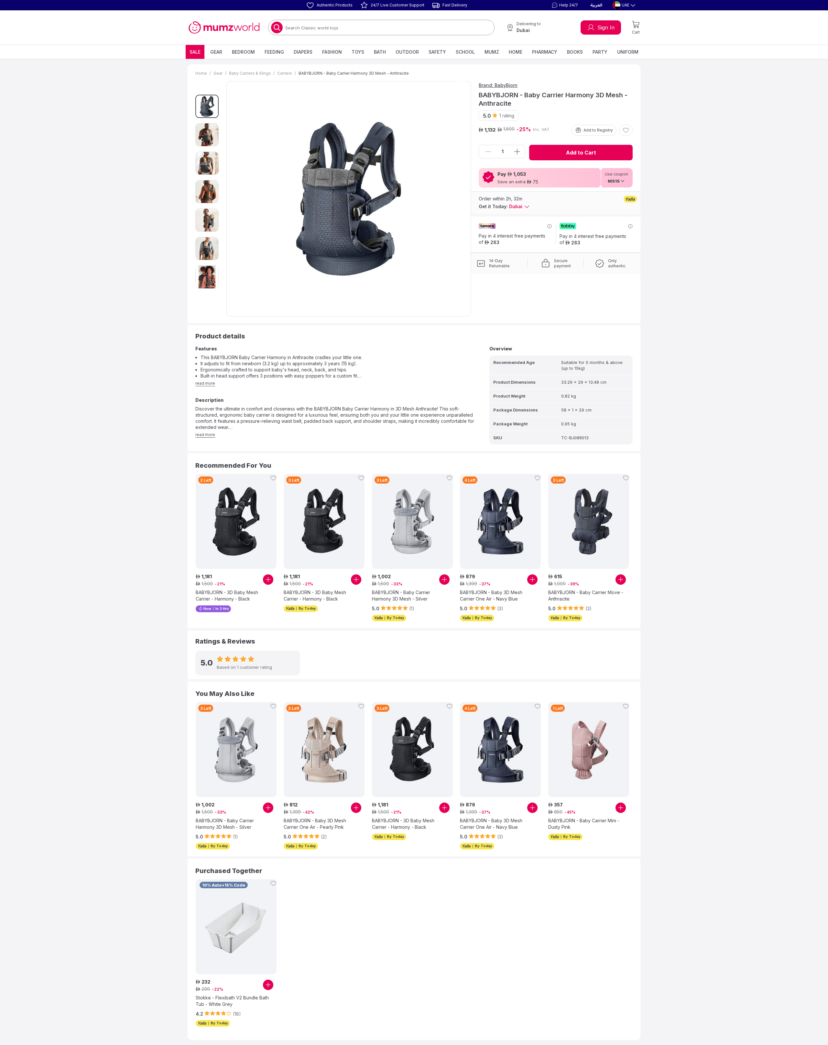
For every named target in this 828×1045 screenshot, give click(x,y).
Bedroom (243, 52)
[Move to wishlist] (626, 130)
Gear (216, 52)
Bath (380, 52)
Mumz (492, 52)
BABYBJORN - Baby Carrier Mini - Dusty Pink (583, 824)
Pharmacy (544, 52)
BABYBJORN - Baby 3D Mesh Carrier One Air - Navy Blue (491, 596)
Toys (358, 52)
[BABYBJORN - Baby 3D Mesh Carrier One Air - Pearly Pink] (324, 749)
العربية (596, 5)
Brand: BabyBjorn (498, 85)
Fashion (332, 52)
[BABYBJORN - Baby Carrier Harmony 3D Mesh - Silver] (412, 521)
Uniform (627, 52)
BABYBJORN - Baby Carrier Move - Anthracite (585, 596)
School (465, 52)
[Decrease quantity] (488, 151)
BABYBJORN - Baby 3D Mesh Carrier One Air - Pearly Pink (315, 824)
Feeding (274, 52)
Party (600, 52)
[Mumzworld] (224, 27)
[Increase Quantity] (517, 151)
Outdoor (407, 52)
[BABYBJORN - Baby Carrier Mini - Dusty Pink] (588, 749)
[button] (564, 5)
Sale (195, 52)
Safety (437, 52)
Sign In (606, 27)
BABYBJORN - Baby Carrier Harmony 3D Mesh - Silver (401, 596)
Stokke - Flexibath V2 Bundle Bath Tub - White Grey (232, 1001)
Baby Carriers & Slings (250, 73)
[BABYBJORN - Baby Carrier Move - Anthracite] (588, 521)
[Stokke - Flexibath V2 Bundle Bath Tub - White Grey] (236, 926)
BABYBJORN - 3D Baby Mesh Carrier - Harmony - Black (227, 596)
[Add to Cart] (268, 579)
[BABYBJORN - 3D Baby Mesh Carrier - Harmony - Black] (236, 521)
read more (205, 383)
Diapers (303, 52)
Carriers (284, 73)
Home (515, 52)
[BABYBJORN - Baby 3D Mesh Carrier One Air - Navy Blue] (500, 521)
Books (575, 52)
